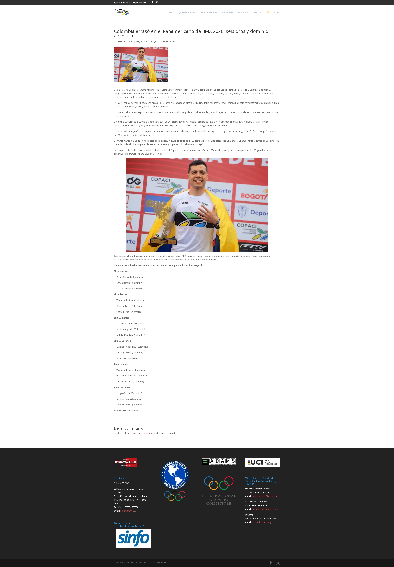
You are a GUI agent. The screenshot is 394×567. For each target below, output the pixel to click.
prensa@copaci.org (261, 522)
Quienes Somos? (187, 12)
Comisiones (227, 12)
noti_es (154, 41)
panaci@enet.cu (128, 510)
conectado (142, 433)
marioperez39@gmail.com (265, 509)
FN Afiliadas (243, 12)
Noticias (258, 12)
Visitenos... (163, 562)
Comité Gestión (208, 12)
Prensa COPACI (125, 41)
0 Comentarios (167, 41)
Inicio (171, 12)
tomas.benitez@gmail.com (265, 496)
